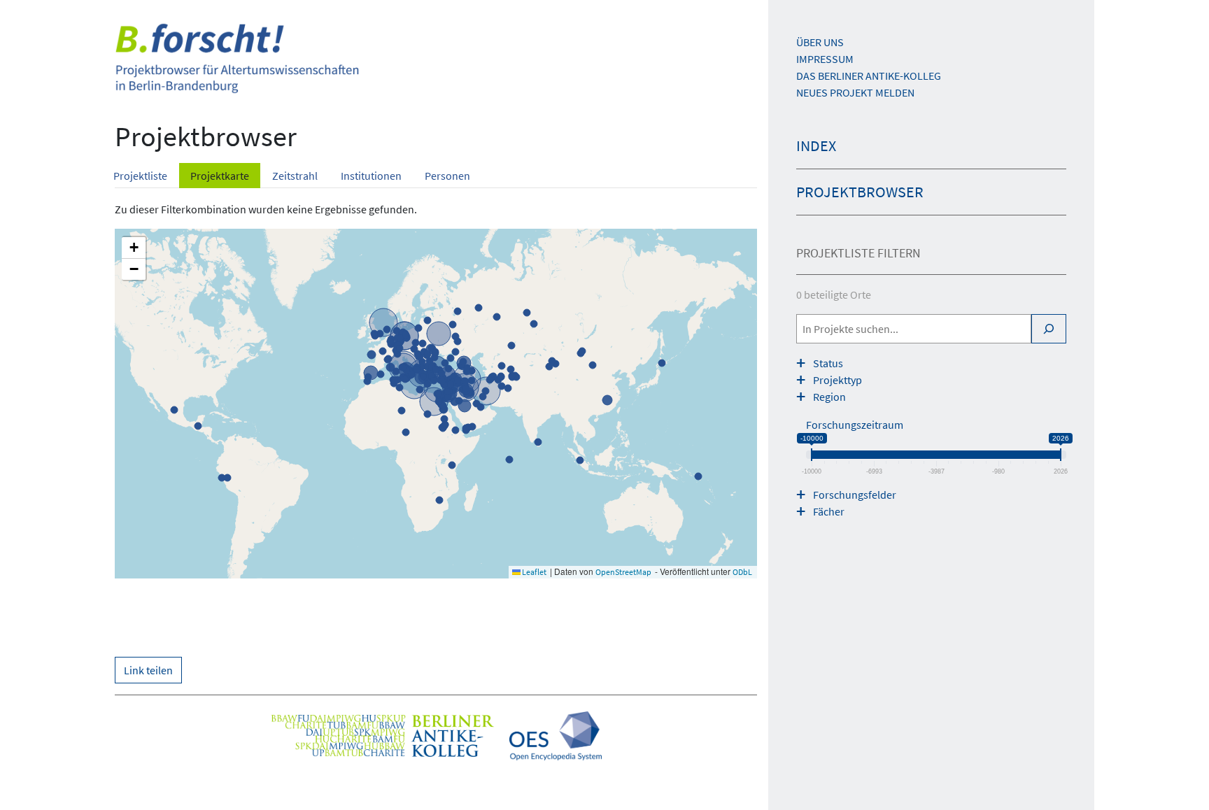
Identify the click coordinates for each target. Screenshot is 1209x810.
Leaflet (533, 572)
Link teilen (148, 670)
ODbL (742, 572)
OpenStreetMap (623, 572)
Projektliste (140, 176)
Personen (447, 176)
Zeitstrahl (295, 176)
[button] (134, 248)
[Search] (1048, 328)
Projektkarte (219, 176)
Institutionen (371, 176)
